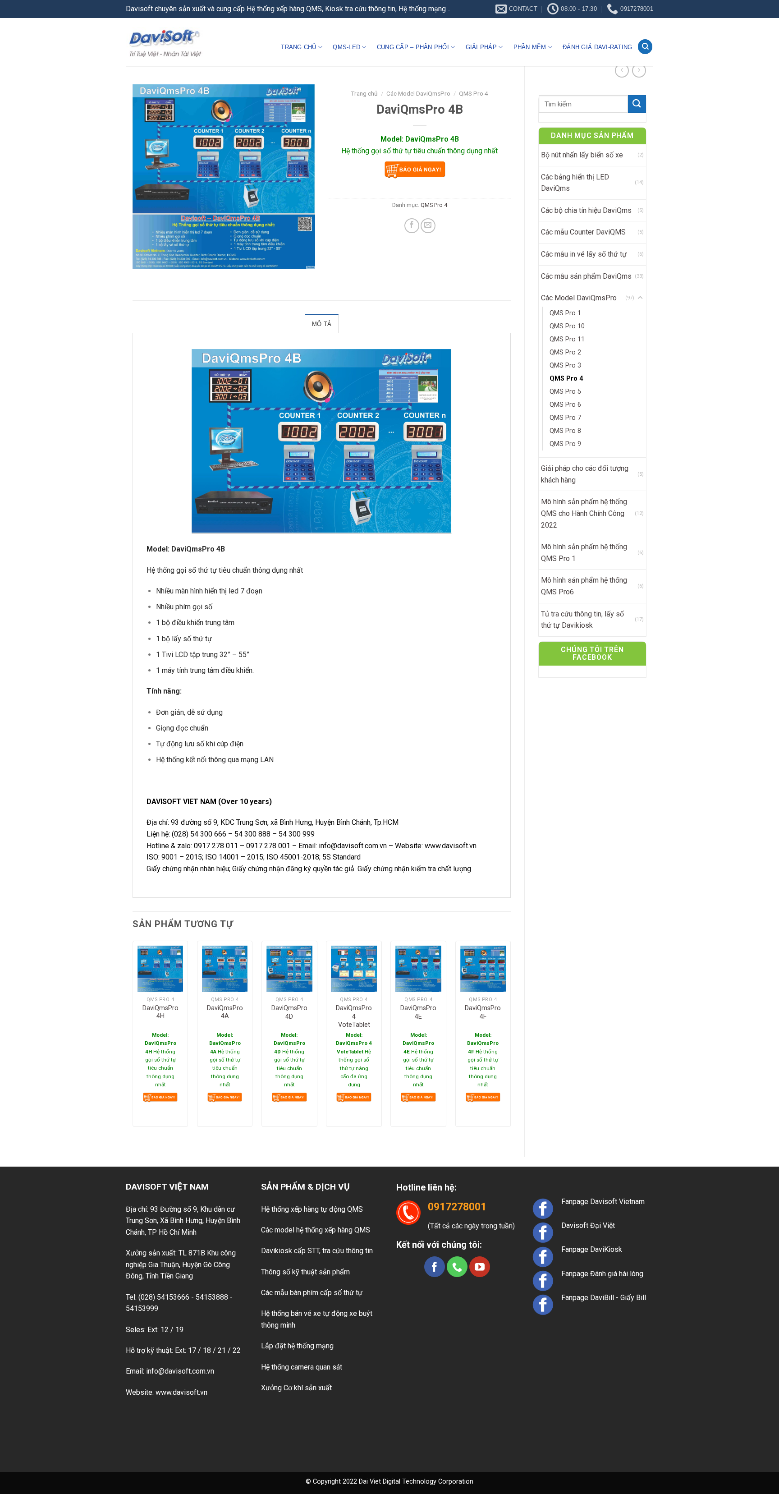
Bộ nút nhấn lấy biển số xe (582, 155)
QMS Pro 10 (567, 326)
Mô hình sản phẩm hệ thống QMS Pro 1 (584, 552)
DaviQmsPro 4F (483, 1012)
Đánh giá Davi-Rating (597, 47)
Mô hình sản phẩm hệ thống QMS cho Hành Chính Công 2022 (584, 513)
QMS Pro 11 (567, 339)
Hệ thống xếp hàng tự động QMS (312, 1209)
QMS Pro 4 (566, 378)
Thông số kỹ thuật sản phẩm (305, 1272)
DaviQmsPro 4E (418, 1012)
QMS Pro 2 (565, 352)
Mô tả (321, 324)
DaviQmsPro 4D (289, 1012)
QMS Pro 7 (565, 418)
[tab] (322, 323)
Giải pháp (481, 47)
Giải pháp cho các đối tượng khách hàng (584, 474)
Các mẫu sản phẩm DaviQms (586, 276)
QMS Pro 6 (565, 405)
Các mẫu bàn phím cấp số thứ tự (311, 1292)
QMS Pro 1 (565, 313)
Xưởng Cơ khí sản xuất (296, 1388)
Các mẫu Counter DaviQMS (583, 232)
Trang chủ (298, 47)
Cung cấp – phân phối (413, 47)
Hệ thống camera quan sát (301, 1367)
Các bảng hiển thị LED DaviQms (575, 183)
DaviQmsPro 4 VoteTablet (354, 1016)
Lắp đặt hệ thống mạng (297, 1346)
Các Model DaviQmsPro (579, 298)
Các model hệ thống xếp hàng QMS (315, 1230)
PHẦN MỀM (529, 47)
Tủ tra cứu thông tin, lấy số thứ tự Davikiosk (582, 620)
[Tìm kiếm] (645, 46)
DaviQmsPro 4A (225, 1012)
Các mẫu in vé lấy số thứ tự (584, 254)
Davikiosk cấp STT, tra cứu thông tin (317, 1250)
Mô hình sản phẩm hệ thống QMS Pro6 (584, 586)
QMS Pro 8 (565, 431)
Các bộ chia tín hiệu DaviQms (586, 210)
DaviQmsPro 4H (160, 1012)
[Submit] (637, 104)
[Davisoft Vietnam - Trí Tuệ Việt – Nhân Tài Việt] (165, 42)
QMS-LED (346, 47)
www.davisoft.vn (451, 845)
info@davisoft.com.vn (353, 845)
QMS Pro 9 (565, 444)
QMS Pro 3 (565, 365)
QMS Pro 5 (565, 391)
